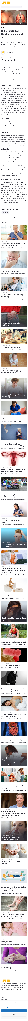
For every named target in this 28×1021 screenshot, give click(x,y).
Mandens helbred (8, 809)
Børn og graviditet (9, 859)
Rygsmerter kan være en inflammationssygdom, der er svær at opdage (12, 762)
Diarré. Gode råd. (6, 596)
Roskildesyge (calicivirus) (10, 271)
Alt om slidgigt (6, 968)
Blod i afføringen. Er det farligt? (12, 740)
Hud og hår (9, 321)
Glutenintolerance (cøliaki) (10, 347)
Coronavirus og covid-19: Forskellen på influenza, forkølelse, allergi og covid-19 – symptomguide (13, 889)
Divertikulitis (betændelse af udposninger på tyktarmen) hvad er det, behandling (13, 570)
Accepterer (14, 1010)
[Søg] (21, 7)
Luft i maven (5, 419)
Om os (2, 997)
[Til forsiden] (6, 2)
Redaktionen (4, 999)
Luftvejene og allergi (10, 835)
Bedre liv (7, 416)
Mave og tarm (5, 212)
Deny (14, 1014)
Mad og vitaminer (9, 345)
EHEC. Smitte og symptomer (10, 665)
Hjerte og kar (9, 783)
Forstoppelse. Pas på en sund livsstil (13, 642)
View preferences (14, 1018)
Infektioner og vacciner (9, 269)
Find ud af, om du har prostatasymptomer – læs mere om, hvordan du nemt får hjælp (13, 813)
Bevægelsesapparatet (10, 757)
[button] (26, 1002)
